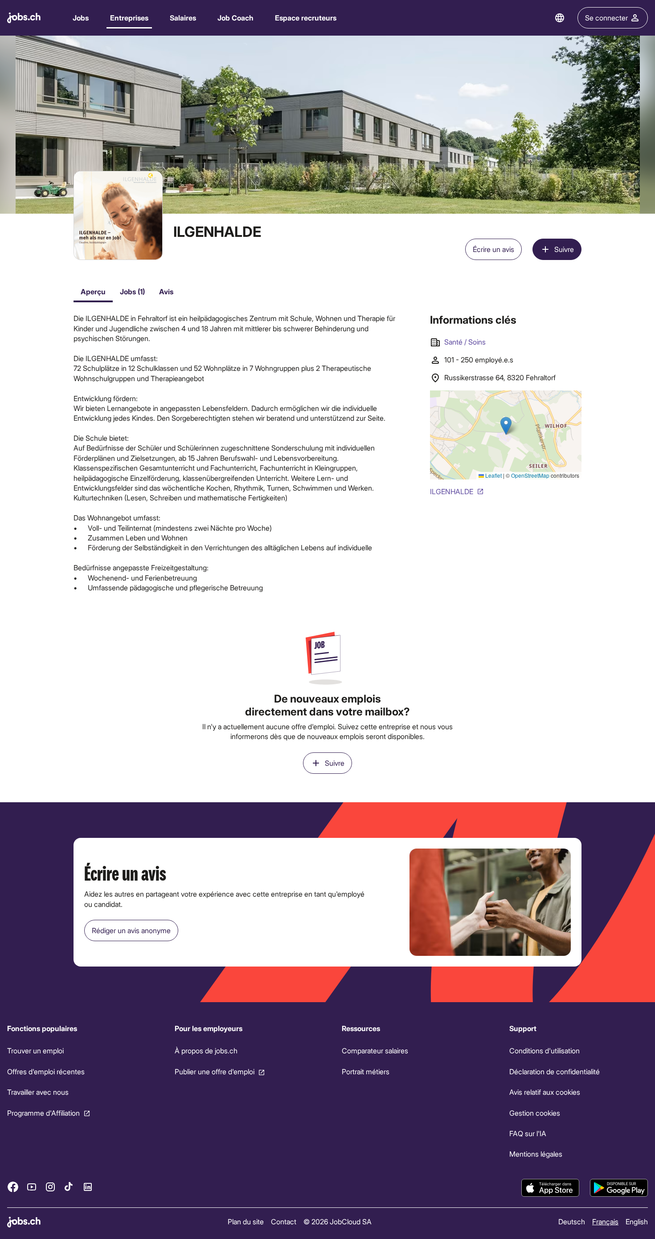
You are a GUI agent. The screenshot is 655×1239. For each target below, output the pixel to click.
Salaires (183, 17)
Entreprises (129, 17)
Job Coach (235, 17)
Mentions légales (535, 1154)
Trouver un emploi (35, 1050)
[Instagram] (50, 1186)
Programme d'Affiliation (43, 1112)
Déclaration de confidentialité (554, 1071)
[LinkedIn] (88, 1186)
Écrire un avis (493, 249)
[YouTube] (31, 1186)
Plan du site (246, 1221)
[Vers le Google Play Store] (619, 1188)
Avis (166, 291)
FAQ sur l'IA (527, 1133)
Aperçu (93, 291)
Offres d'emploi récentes (46, 1071)
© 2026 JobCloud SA (337, 1221)
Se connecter (606, 17)
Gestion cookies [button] (534, 1112)
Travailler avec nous (38, 1092)
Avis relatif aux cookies (544, 1092)
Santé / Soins (465, 341)
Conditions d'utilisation (544, 1050)
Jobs (81, 17)
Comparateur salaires (375, 1050)
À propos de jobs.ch (206, 1050)
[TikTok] (69, 1186)
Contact (283, 1221)
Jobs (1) (132, 291)
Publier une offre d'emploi (214, 1071)
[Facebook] (13, 1186)
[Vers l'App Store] (550, 1188)
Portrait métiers (365, 1071)
